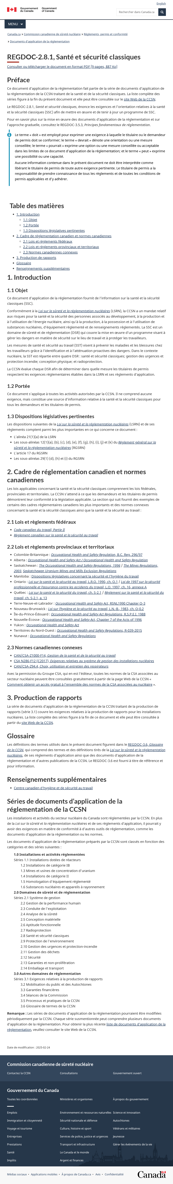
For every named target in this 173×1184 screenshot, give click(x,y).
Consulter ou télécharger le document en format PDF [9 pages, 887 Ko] (62, 66)
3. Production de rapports (36, 257)
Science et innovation (126, 1112)
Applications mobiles (44, 1174)
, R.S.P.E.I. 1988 (98, 614)
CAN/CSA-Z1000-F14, (65, 655)
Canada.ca (14, 34)
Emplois (12, 1112)
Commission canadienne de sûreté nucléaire (52, 34)
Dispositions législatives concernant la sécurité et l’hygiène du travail (85, 576)
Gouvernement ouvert (127, 1073)
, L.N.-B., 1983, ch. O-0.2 (96, 608)
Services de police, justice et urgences (84, 1136)
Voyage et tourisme (19, 1128)
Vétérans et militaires (126, 1128)
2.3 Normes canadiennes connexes (50, 252)
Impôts (11, 1160)
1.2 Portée (31, 225)
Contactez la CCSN (18, 1073)
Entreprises (14, 1136)
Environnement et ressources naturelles (85, 1112)
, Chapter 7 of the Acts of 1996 (92, 619)
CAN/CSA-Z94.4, (61, 666)
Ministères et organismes (76, 1099)
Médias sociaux (17, 1174)
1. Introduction (28, 214)
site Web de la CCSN (139, 99)
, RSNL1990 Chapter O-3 (100, 603)
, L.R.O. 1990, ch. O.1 (73, 581)
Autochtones (121, 1120)
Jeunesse (118, 1136)
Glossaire (23, 263)
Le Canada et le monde (74, 1152)
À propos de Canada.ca (76, 1174)
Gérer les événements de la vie (132, 1144)
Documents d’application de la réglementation (40, 41)
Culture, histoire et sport (75, 1128)
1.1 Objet (30, 219)
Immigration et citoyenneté (24, 1120)
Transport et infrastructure (77, 1144)
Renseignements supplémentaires (43, 268)
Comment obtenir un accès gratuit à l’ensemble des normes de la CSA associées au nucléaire (79, 684)
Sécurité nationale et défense (78, 1120)
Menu (17, 24)
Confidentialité (114, 1174)
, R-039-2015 (99, 630)
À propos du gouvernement (131, 1099)
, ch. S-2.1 (65, 592)
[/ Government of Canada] (32, 10)
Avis (98, 1174)
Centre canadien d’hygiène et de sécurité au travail (53, 788)
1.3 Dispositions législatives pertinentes (54, 230)
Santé (10, 1152)
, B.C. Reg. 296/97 (96, 554)
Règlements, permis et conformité (106, 34)
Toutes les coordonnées (22, 1099)
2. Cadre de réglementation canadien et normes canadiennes (64, 236)
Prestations (14, 1144)
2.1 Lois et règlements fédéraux (47, 241)
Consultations (69, 1073)
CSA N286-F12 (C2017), (84, 661)
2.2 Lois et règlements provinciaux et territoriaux (61, 247)
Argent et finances (71, 1160)
